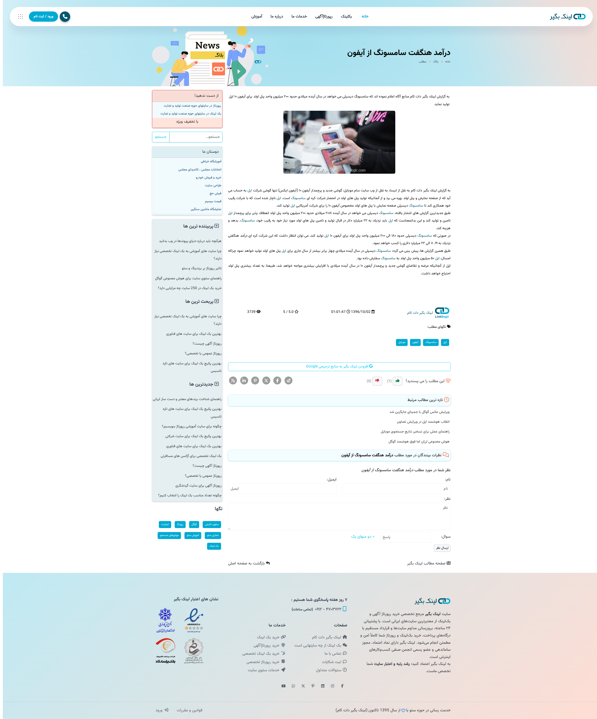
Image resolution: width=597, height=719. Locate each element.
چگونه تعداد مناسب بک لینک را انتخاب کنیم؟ (187, 495)
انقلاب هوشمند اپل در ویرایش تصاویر (420, 422)
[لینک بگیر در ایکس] (300, 686)
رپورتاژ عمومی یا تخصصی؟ (200, 353)
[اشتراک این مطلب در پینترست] (252, 381)
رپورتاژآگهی (321, 17)
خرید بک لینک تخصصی (258, 654)
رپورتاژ (177, 524)
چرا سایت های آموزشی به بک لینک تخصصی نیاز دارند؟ (185, 254)
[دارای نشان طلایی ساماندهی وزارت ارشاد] (191, 650)
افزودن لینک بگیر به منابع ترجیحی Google (334, 367)
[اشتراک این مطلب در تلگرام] (286, 381)
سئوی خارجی (209, 524)
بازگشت (244, 563)
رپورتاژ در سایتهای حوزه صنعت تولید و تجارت (189, 105)
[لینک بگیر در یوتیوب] (281, 686)
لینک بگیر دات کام (324, 637)
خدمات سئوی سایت (261, 670)
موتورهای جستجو (166, 535)
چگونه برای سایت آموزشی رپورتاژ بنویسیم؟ (189, 426)
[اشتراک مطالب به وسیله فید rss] (230, 381)
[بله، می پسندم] (395, 381)
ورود (157, 710)
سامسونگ (295, 198)
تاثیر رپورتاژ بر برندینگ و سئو (199, 268)
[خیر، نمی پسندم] (374, 381)
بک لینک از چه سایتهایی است (316, 646)
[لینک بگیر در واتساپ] (290, 686)
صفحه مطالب (424, 563)
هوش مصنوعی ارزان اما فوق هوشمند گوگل (416, 441)
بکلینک (343, 17)
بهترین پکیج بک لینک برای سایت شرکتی (191, 436)
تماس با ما (331, 654)
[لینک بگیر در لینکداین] (320, 686)
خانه (362, 17)
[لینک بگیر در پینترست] (310, 686)
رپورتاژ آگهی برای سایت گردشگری (196, 485)
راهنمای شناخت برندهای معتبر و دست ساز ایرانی (184, 399)
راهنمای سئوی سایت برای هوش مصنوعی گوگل (185, 278)
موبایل (399, 342)
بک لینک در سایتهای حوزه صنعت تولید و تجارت (188, 113)
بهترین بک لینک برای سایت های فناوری (191, 334)
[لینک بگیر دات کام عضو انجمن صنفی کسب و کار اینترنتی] (163, 620)
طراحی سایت (210, 185)
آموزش (254, 17)
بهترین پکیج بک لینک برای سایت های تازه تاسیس (189, 367)
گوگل (191, 524)
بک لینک (211, 546)
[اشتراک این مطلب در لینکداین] (241, 381)
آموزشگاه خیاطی (208, 161)
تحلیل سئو (210, 535)
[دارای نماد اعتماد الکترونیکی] (191, 620)
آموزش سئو (190, 535)
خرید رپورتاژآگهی (264, 646)
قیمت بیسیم (210, 201)
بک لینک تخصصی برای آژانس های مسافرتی (188, 456)
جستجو (158, 137)
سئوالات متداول (326, 670)
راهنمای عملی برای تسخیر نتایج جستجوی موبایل (412, 431)
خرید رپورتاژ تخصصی (261, 662)
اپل (247, 190)
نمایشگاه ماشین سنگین (203, 209)
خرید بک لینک (266, 637)
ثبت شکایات (329, 662)
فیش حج (213, 193)
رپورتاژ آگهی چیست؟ (204, 343)
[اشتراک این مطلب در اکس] (264, 381)
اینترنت (162, 524)
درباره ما (274, 17)
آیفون (413, 342)
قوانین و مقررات (186, 710)
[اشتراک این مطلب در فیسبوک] (275, 381)
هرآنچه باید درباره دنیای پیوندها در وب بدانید (187, 241)
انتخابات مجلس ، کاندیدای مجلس (197, 169)
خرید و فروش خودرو (206, 177)
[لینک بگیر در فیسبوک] (339, 686)
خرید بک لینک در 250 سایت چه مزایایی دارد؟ (187, 288)
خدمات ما (296, 17)
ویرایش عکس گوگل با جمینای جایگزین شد (417, 412)
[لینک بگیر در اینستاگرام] (330, 686)
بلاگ (433, 61)
